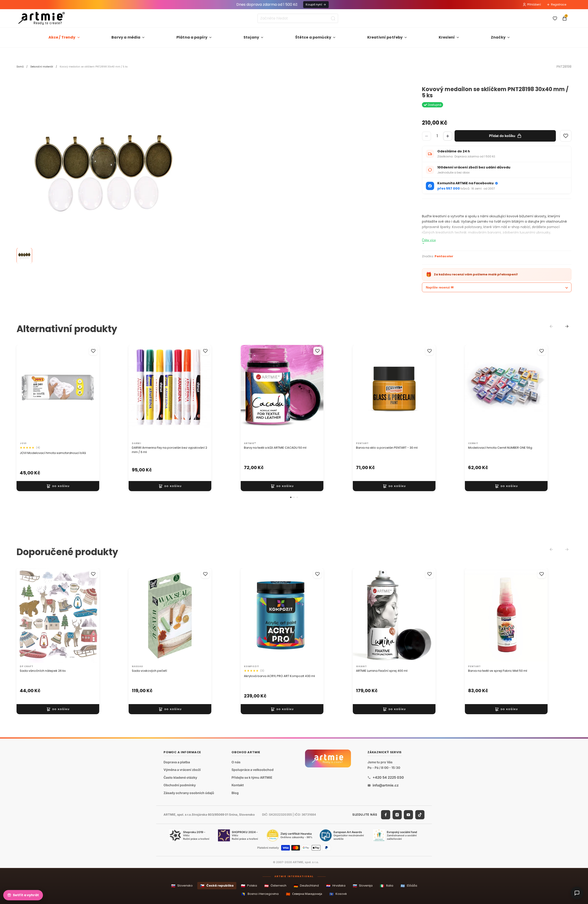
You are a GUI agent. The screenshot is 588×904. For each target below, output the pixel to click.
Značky (498, 37)
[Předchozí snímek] (25, 392)
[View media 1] (24, 256)
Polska (249, 885)
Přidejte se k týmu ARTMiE (252, 777)
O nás (236, 762)
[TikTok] (419, 814)
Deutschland (306, 885)
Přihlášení (534, 4)
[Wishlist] (565, 136)
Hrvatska (335, 885)
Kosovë (338, 894)
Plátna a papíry (191, 37)
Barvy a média (125, 37)
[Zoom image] (104, 173)
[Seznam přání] (555, 18)
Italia (386, 885)
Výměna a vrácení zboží (182, 770)
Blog (235, 793)
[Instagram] (397, 814)
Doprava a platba (177, 762)
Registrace (558, 4)
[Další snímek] (91, 392)
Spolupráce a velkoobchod (253, 770)
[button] (290, 497)
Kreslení (447, 37)
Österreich (275, 885)
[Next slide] (567, 326)
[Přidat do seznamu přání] (93, 351)
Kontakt (238, 785)
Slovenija (363, 885)
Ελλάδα (409, 885)
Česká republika (217, 885)
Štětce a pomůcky (313, 37)
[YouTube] (408, 814)
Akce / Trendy (62, 37)
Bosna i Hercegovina (260, 894)
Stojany (251, 37)
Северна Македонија (304, 894)
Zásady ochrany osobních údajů (189, 793)
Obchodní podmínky (180, 785)
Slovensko (182, 885)
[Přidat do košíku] (58, 486)
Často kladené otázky (180, 777)
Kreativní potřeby (385, 37)
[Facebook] (385, 814)
